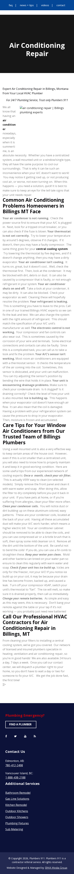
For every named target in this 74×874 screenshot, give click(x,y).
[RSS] (35, 736)
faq (11, 5)
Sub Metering (14, 829)
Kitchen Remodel (16, 805)
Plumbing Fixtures (17, 823)
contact (60, 5)
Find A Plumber (20, 724)
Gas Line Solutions (17, 799)
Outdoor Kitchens (16, 811)
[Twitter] (15, 736)
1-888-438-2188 (15, 777)
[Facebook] (6, 736)
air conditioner (9, 124)
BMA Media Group (56, 867)
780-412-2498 (14, 765)
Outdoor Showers (16, 817)
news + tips (27, 5)
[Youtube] (25, 736)
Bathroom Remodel (17, 793)
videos (45, 5)
